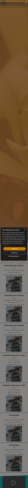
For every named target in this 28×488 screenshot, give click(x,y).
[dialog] (14, 244)
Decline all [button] (14, 252)
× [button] (24, 229)
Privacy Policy (5, 245)
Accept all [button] (15, 248)
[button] (14, 256)
